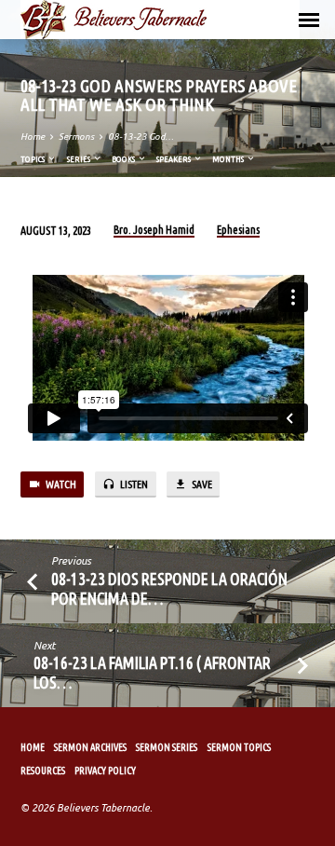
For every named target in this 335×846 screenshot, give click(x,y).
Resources (42, 770)
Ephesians (238, 230)
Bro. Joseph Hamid (154, 230)
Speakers (174, 159)
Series (79, 159)
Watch (60, 484)
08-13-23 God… (141, 136)
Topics (33, 159)
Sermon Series (166, 747)
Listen (133, 484)
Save (201, 484)
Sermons (76, 136)
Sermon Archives (90, 747)
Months (229, 159)
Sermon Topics (239, 747)
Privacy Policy (105, 770)
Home (32, 136)
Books (124, 159)
